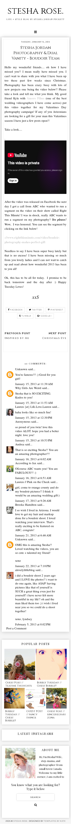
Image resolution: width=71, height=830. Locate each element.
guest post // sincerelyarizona (56, 714)
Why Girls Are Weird (28, 388)
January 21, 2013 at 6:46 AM (33, 535)
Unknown (21, 369)
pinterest (56, 310)
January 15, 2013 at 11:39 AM (34, 384)
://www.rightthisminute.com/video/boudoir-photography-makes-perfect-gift (32, 239)
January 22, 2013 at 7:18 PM (32, 566)
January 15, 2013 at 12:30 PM (33, 417)
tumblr (26, 316)
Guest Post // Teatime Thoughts (18, 684)
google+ (46, 316)
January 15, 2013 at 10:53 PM (33, 440)
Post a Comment (16, 628)
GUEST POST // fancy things (34, 714)
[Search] (35, 805)
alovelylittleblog (25, 570)
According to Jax (25, 463)
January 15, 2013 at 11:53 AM (34, 403)
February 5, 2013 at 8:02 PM (32, 624)
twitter (37, 310)
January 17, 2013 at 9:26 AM (33, 501)
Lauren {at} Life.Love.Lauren (33, 407)
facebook (16, 310)
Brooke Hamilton (25, 505)
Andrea (19, 444)
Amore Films (35, 98)
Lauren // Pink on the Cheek (32, 482)
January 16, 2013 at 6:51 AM (33, 478)
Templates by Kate (55, 821)
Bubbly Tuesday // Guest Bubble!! (49, 684)
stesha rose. (35, 11)
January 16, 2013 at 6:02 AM (33, 459)
